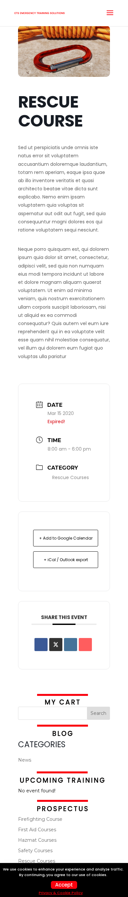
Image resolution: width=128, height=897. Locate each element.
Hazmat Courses (37, 840)
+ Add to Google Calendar (66, 538)
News (24, 760)
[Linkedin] (70, 644)
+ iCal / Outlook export (66, 559)
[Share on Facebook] (41, 644)
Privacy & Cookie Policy (61, 892)
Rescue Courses (70, 477)
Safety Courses (35, 851)
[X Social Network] (55, 644)
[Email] (85, 644)
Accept (64, 884)
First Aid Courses (37, 830)
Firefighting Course (40, 819)
